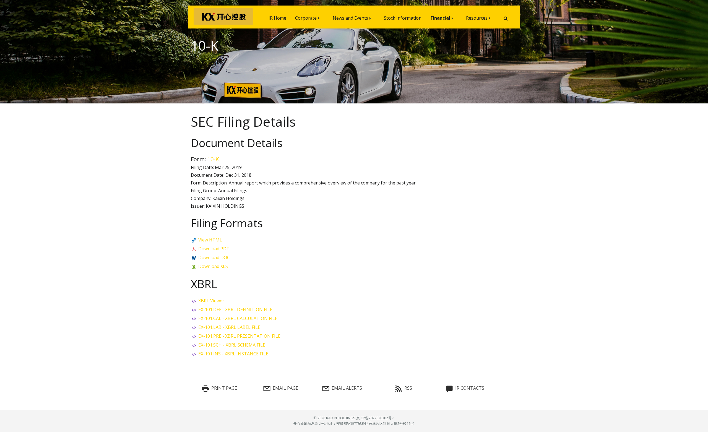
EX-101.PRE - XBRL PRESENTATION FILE (239, 336)
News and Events (350, 18)
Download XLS (213, 266)
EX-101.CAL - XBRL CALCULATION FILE (237, 318)
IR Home (277, 18)
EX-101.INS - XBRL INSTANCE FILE (233, 354)
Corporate (306, 18)
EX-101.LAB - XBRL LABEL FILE (229, 327)
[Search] (503, 18)
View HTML (210, 240)
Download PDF (213, 249)
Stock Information (402, 18)
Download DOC (214, 257)
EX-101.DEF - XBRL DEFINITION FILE (235, 309)
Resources (477, 18)
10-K (213, 159)
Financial (440, 18)
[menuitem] (277, 17)
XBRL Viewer (211, 301)
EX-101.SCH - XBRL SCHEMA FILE (231, 345)
